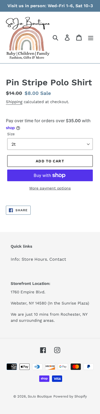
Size (11, 134)
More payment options (50, 188)
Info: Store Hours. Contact (38, 259)
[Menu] (91, 38)
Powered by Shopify (70, 396)
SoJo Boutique (40, 396)
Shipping (14, 101)
